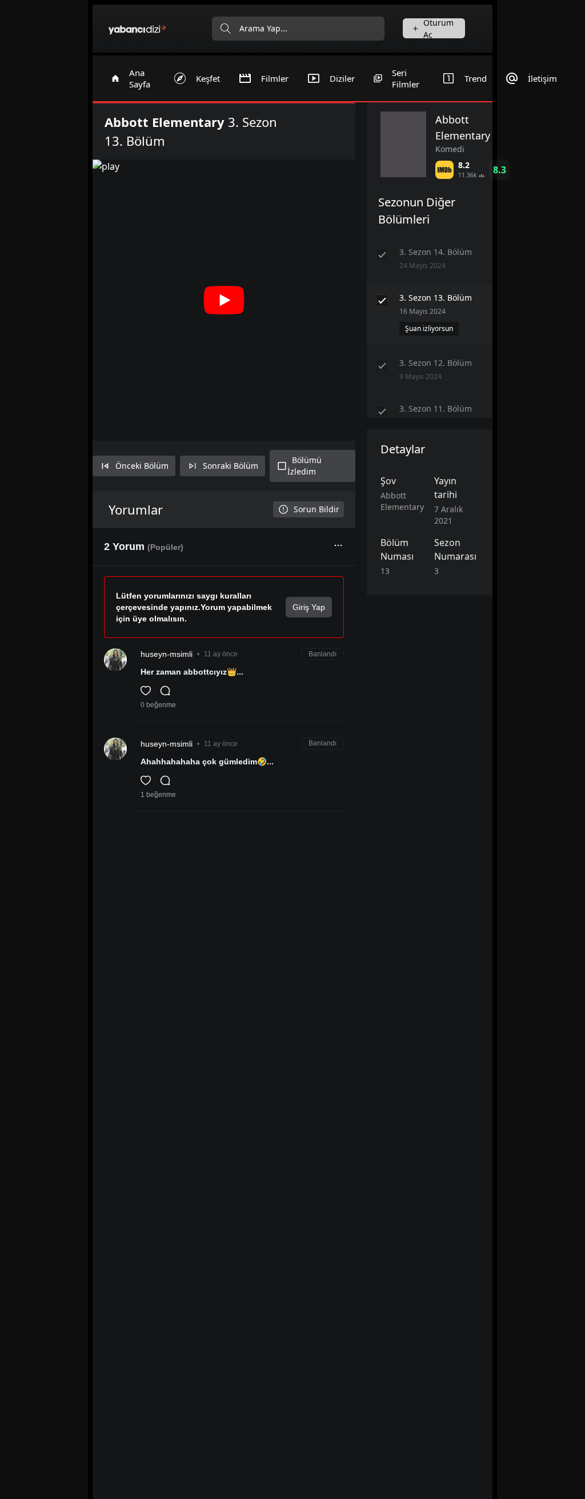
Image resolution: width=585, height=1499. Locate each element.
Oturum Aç (438, 28)
